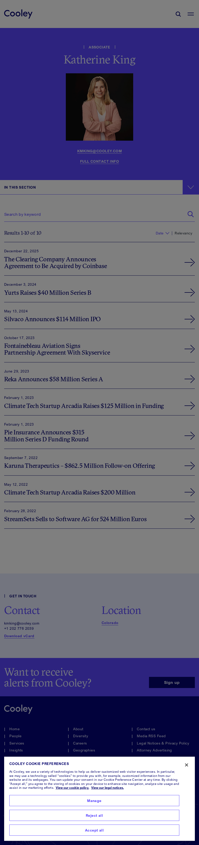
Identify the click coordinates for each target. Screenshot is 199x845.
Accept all (94, 830)
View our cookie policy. (72, 788)
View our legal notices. (107, 788)
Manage (94, 800)
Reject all (94, 815)
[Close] (186, 765)
